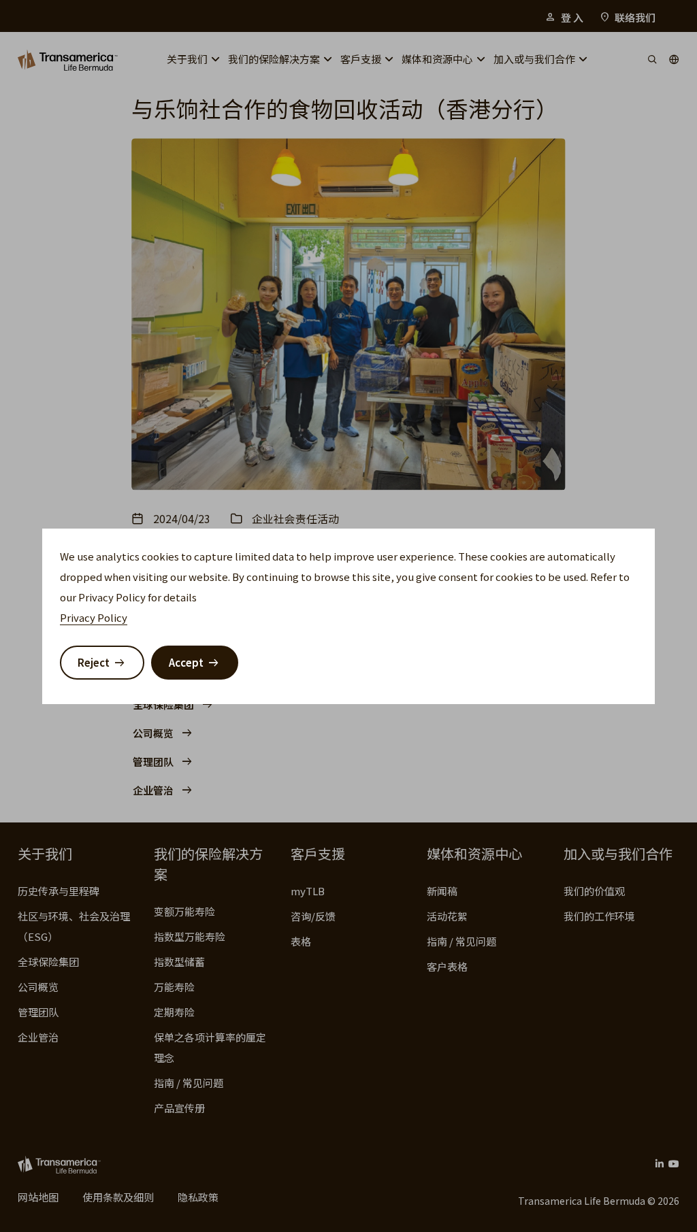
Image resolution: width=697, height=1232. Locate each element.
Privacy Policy (93, 617)
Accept (186, 662)
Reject (94, 662)
